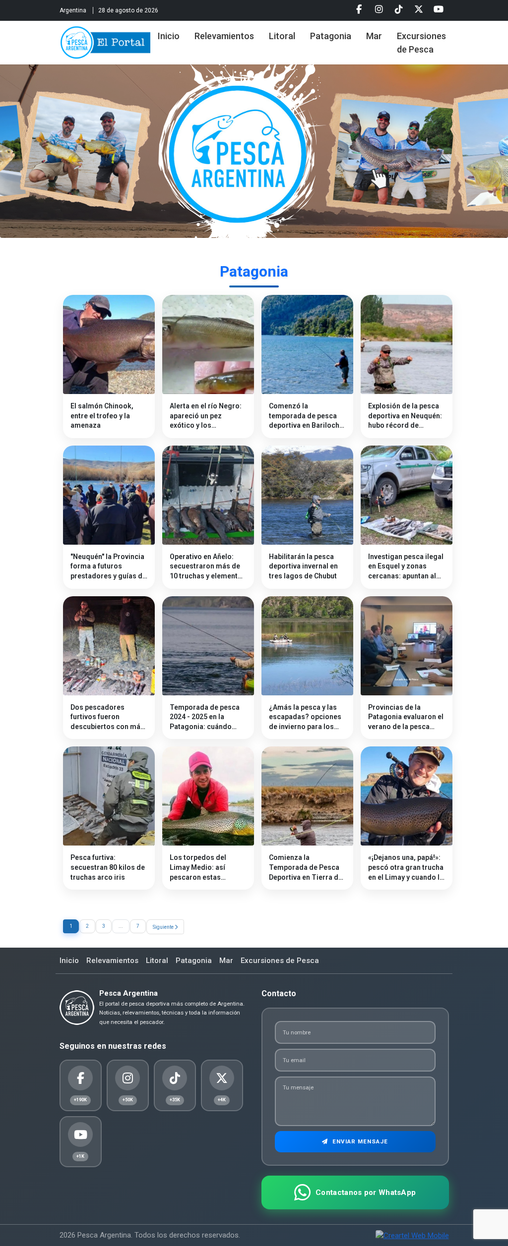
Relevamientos (224, 36)
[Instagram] (379, 9)
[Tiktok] (399, 9)
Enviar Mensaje (359, 1141)
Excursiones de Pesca (421, 43)
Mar (374, 36)
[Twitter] (419, 9)
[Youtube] (438, 9)
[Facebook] (359, 9)
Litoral (282, 36)
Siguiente (164, 927)
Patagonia (330, 36)
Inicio (169, 36)
